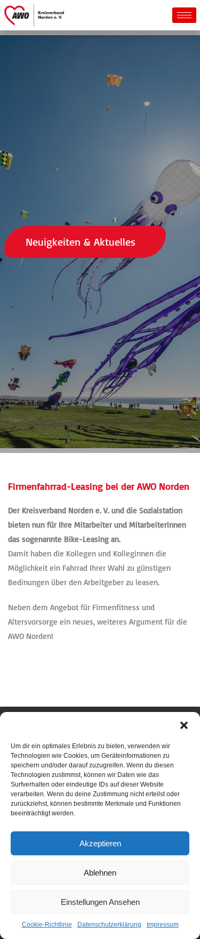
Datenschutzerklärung (109, 924)
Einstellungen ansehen (100, 901)
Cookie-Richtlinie (47, 924)
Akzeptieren (100, 843)
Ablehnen (100, 872)
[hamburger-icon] (184, 15)
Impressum (163, 924)
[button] (184, 725)
